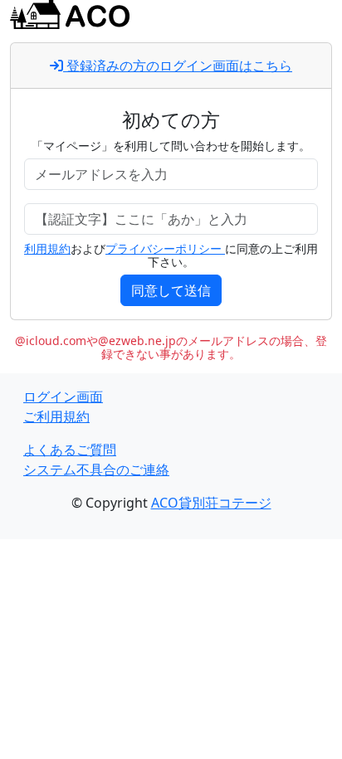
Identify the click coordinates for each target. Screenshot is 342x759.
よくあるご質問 (69, 449)
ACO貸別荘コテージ (211, 503)
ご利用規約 (56, 416)
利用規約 (47, 248)
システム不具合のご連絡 (96, 469)
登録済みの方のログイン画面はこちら (177, 65)
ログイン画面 (63, 396)
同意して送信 (171, 290)
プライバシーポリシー (165, 248)
